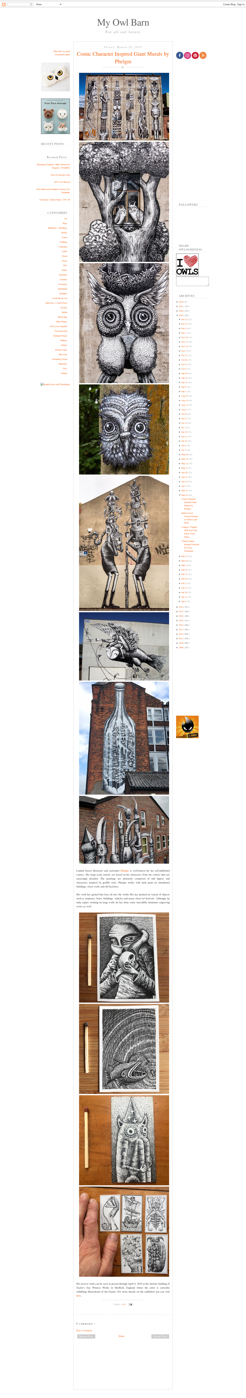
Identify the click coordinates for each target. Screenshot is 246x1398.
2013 (181, 629)
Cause (64, 237)
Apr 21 (184, 476)
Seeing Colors (61, 349)
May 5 (184, 467)
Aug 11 (184, 404)
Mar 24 (184, 494)
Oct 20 (184, 359)
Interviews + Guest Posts (56, 302)
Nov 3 (184, 350)
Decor (64, 260)
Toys (65, 368)
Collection (63, 246)
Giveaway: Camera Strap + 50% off (54, 199)
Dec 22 (184, 319)
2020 (181, 310)
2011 (181, 638)
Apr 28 (184, 472)
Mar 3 (184, 565)
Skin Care (63, 354)
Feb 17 (184, 574)
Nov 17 (184, 341)
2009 (181, 647)
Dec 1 (184, 332)
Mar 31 (184, 490)
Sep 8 (184, 386)
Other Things (61, 321)
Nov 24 (184, 337)
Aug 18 (184, 400)
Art (65, 218)
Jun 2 (184, 449)
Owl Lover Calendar (58, 326)
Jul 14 (184, 422)
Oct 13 (184, 364)
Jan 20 (184, 592)
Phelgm (125, 870)
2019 (181, 315)
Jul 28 (184, 413)
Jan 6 (183, 601)
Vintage (64, 373)
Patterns (63, 340)
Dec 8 (184, 328)
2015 (181, 620)
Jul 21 (184, 418)
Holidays (63, 293)
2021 (181, 306)
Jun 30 (184, 431)
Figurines (63, 274)
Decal (64, 255)
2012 (181, 633)
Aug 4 (184, 409)
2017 (181, 611)
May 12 (185, 463)
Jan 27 (184, 587)
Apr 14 (184, 481)
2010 (181, 642)
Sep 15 (184, 382)
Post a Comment (84, 1330)
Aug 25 (184, 395)
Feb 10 (184, 578)
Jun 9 (184, 445)
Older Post (160, 1336)
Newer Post (86, 1336)
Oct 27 (184, 355)
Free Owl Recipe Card (60, 174)
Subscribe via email (61, 51)
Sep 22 (184, 377)
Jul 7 (183, 427)
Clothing (63, 241)
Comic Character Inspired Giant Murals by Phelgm (123, 57)
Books (64, 232)
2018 (181, 606)
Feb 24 (184, 569)
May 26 (185, 454)
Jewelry (64, 307)
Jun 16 (184, 440)
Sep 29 (184, 373)
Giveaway (63, 284)
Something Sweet (59, 359)
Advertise (59, 54)
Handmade (62, 288)
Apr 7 (184, 485)
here (78, 1295)
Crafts (64, 251)
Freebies (63, 279)
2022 (181, 301)
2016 (181, 615)
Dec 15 (184, 323)
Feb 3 (184, 583)
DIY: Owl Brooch (62, 181)
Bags (65, 223)
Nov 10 (184, 346)
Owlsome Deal (60, 330)
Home (121, 1336)
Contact (66, 54)
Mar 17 (184, 556)
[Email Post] (130, 1304)
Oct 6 (184, 368)
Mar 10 (184, 560)
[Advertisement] (123, 1353)
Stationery (63, 363)
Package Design (60, 335)
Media (64, 312)
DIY (65, 265)
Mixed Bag (62, 316)
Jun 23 (184, 436)
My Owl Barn (123, 21)
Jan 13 (184, 596)
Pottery (64, 345)
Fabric (64, 270)
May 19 (185, 458)
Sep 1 (184, 391)
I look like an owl (59, 298)
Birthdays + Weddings (57, 227)
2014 (181, 624)
